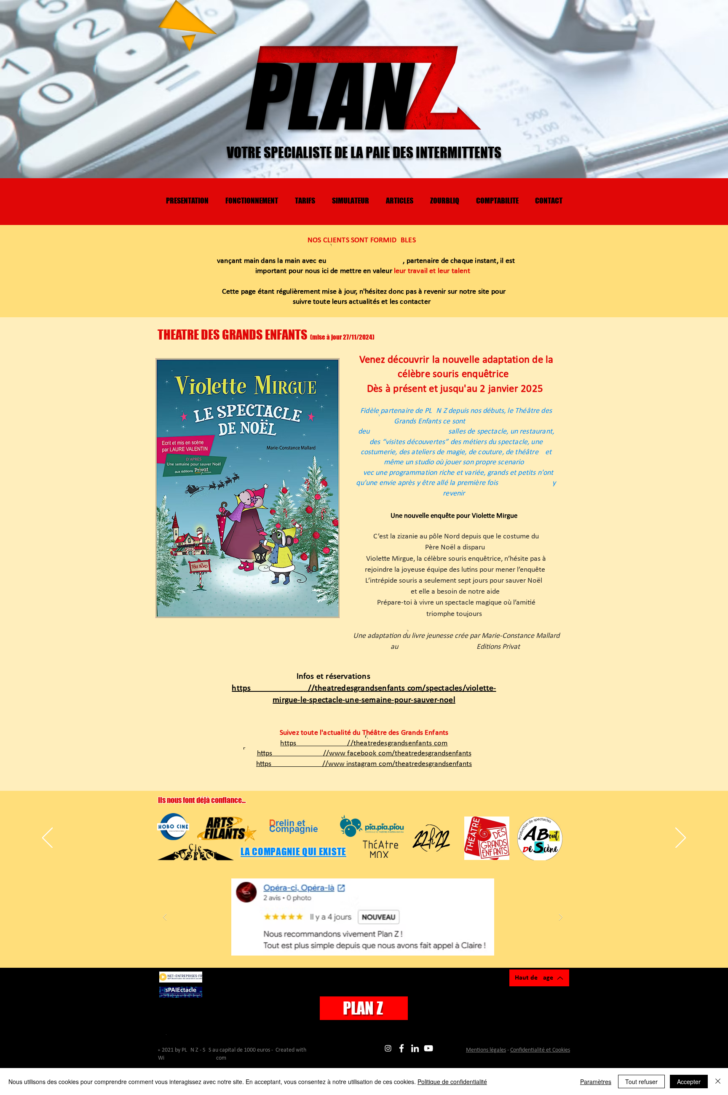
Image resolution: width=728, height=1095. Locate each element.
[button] (362, 917)
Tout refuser (641, 1081)
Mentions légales (486, 1050)
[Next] (680, 838)
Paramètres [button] (595, 1081)
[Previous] (47, 838)
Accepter (689, 1081)
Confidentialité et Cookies (540, 1050)
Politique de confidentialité (452, 1081)
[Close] (718, 1081)
